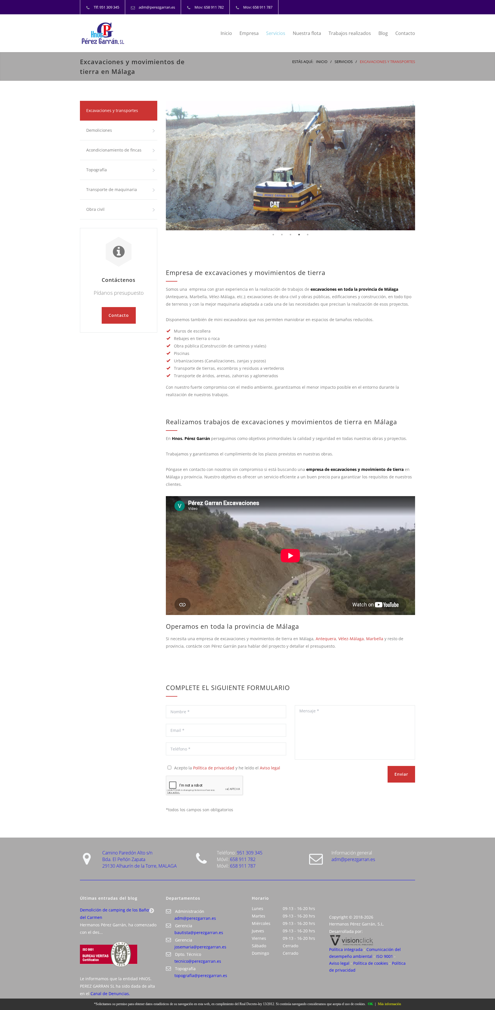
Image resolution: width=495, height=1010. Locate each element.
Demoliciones (99, 130)
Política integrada (346, 949)
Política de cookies (370, 963)
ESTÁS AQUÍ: (302, 61)
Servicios (275, 33)
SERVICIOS (344, 61)
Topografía (96, 169)
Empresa (249, 33)
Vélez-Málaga (351, 638)
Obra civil (95, 209)
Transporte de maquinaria (111, 189)
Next (151, 911)
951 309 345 (249, 853)
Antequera (326, 638)
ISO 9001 (384, 956)
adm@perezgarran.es (157, 7)
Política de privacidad (213, 768)
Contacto (405, 33)
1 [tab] (273, 234)
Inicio (226, 33)
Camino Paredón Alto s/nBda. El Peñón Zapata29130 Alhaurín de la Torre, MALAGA (139, 859)
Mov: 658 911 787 (257, 7)
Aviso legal (270, 768)
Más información (389, 1004)
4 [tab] (299, 234)
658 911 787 (243, 866)
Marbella (374, 638)
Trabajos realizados (350, 33)
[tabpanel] (290, 165)
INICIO (321, 61)
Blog (383, 33)
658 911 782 (243, 859)
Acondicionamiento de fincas (114, 150)
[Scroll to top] (479, 994)
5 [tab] (308, 234)
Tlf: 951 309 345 (106, 7)
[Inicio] (133, 33)
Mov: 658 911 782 (209, 7)
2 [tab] (282, 234)
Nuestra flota (307, 33)
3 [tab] (290, 234)
